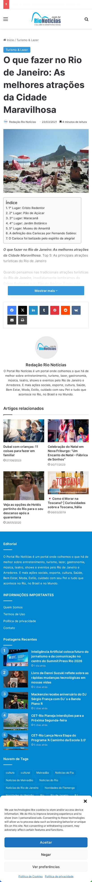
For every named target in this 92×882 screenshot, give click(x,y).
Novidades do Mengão (20, 795)
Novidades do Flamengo (60, 787)
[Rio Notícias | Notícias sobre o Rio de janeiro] (46, 19)
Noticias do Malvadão (19, 780)
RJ (76, 795)
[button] (85, 801)
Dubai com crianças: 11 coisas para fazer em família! (20, 451)
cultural (25, 772)
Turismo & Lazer (28, 40)
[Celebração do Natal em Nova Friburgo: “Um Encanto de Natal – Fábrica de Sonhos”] (68, 430)
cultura (10, 772)
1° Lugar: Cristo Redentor (26, 208)
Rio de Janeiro (59, 795)
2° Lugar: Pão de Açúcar (26, 213)
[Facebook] (11, 310)
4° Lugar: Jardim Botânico (28, 223)
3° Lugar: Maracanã (23, 218)
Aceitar (46, 842)
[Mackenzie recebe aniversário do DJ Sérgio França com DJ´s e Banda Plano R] (15, 700)
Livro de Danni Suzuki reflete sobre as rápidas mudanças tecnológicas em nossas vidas (60, 677)
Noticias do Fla (64, 772)
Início (10, 40)
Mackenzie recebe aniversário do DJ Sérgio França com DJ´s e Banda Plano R (58, 698)
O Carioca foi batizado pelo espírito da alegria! (42, 238)
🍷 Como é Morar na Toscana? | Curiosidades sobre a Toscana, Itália (67, 503)
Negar (46, 854)
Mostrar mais (45, 291)
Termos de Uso (14, 614)
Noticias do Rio (48, 780)
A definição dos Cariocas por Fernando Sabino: (43, 233)
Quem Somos (13, 607)
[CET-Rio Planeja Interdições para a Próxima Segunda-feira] (15, 721)
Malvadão (42, 772)
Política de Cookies (31, 876)
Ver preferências (46, 867)
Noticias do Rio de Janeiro (22, 787)
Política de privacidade (59, 876)
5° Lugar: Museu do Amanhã (29, 228)
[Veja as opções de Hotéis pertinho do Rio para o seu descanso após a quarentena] (23, 485)
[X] (22, 310)
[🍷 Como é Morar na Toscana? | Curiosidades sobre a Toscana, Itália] (68, 482)
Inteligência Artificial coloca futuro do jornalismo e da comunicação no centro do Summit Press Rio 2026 (60, 656)
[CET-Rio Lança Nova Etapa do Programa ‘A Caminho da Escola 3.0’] (15, 741)
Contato (9, 628)
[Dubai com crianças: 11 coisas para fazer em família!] (23, 430)
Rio (42, 795)
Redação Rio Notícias (22, 121)
